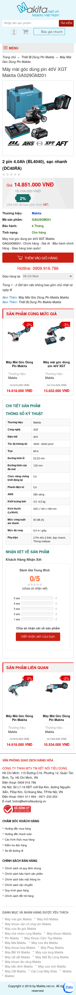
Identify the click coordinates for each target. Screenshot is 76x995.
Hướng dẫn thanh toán (18, 834)
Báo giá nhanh (52, 31)
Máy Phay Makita (52, 947)
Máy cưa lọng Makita (49, 952)
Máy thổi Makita (47, 919)
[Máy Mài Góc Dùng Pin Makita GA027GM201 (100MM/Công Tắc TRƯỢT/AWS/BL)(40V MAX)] (19, 687)
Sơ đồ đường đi (14, 851)
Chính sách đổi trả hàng (19, 896)
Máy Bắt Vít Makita (17, 952)
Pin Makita (12, 938)
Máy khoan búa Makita (20, 947)
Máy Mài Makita (15, 943)
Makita (36, 213)
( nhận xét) (35, 588)
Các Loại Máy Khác (44, 971)
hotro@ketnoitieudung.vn (29, 801)
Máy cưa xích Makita (52, 966)
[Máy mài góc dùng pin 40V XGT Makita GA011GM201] (56, 333)
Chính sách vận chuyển (19, 885)
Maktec (10, 976)
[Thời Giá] (38, 9)
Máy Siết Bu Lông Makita (52, 957)
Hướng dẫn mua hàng (18, 828)
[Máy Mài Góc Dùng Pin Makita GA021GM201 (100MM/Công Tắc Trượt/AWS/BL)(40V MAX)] (19, 333)
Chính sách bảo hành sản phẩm (24, 874)
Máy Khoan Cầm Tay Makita (43, 938)
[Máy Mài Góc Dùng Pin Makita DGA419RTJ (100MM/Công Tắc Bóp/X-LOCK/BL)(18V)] (56, 687)
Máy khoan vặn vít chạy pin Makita (28, 924)
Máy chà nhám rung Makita (23, 933)
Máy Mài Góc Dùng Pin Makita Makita (44, 297)
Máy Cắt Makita (15, 971)
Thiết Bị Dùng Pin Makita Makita (40, 302)
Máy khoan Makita (59, 933)
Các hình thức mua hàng (19, 839)
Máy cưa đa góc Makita (20, 928)
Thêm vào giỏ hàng (41, 258)
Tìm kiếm (66, 23)
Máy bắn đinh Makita (19, 966)
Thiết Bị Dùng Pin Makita (37, 57)
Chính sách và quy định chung (23, 868)
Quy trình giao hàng (17, 890)
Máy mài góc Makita (18, 919)
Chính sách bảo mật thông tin (22, 879)
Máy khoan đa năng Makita (23, 962)
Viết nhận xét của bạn (38, 636)
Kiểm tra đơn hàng (16, 845)
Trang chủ (9, 57)
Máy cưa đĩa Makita (44, 943)
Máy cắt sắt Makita (17, 957)
